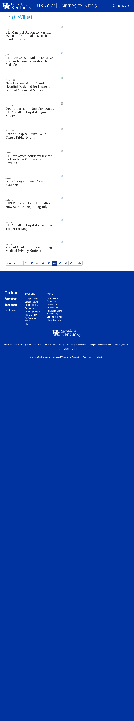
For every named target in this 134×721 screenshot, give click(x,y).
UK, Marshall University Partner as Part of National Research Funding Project (28, 35)
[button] (124, 6)
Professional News (30, 319)
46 (66, 263)
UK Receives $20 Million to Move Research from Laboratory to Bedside (29, 61)
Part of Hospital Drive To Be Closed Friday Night (25, 135)
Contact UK (52, 304)
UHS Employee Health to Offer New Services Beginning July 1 (27, 205)
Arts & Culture (31, 314)
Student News (31, 301)
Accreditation (88, 357)
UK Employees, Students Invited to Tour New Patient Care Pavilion (28, 159)
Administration (53, 307)
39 (26, 263)
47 (71, 263)
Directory (100, 357)
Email (66, 348)
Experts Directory (55, 316)
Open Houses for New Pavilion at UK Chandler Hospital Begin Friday (29, 112)
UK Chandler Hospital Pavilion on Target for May (29, 227)
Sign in (74, 348)
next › (78, 263)
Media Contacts (54, 319)
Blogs (27, 323)
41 (37, 263)
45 (60, 263)
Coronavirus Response (52, 300)
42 (43, 263)
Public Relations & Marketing (54, 312)
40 (32, 263)
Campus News (31, 298)
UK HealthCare (32, 304)
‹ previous (11, 263)
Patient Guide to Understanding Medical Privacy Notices (28, 249)
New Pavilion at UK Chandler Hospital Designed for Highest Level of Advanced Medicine (27, 86)
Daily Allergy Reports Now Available (24, 183)
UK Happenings (32, 311)
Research (29, 308)
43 (49, 263)
